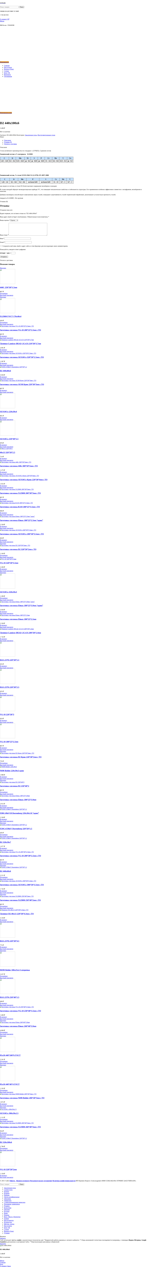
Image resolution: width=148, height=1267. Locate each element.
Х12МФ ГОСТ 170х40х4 (10, 316)
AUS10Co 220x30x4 (8, 412)
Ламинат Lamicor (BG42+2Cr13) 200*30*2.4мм (20, 633)
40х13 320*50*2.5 (7, 452)
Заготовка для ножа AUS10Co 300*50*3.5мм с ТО (22, 885)
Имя (2, 238)
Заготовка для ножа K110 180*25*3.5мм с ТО (20, 507)
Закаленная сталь (31, 135)
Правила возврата (23, 1181)
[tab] (76, 140)
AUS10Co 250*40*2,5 (9, 439)
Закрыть (3, 1238)
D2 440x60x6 (5, 871)
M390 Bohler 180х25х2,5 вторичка (15, 970)
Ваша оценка (5, 220)
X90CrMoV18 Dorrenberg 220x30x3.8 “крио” (19, 813)
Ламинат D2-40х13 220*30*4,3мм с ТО (17, 914)
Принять (3, 1244)
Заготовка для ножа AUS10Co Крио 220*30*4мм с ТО (23, 480)
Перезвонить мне (6, 113)
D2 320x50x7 (5, 842)
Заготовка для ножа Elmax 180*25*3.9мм (18, 800)
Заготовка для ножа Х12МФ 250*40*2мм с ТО (20, 900)
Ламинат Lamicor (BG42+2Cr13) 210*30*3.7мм (20, 344)
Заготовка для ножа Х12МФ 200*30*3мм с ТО (20, 493)
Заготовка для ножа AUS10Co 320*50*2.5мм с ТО (22, 357)
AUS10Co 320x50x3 (8, 592)
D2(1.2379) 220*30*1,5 (9, 660)
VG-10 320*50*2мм (8, 1169)
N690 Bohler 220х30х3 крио (12, 771)
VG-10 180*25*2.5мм (9, 742)
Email (2, 242)
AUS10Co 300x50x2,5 (9, 1113)
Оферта (12, 1181)
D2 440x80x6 (5, 371)
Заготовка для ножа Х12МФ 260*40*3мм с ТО (20, 1127)
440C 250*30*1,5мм (8, 287)
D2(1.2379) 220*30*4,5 (9, 941)
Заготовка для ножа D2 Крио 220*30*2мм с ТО (20, 757)
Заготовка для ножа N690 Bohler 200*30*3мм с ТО (22, 1098)
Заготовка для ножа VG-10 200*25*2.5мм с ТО (20, 330)
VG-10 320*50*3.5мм (9, 563)
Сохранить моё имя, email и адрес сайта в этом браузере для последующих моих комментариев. (35, 246)
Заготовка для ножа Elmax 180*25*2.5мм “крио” (21, 520)
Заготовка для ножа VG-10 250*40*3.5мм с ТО (20, 1011)
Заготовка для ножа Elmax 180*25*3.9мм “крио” (21, 605)
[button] (3, 336)
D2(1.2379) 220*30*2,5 (9, 687)
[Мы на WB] (1, 60)
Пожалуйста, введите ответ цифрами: (13, 249)
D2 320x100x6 (6, 1142)
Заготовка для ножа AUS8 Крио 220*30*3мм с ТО (22, 384)
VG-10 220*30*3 (7, 714)
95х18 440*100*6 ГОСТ (10, 1055)
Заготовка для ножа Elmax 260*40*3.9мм (18, 1026)
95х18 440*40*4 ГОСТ (10, 1084)
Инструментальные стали (46, 135)
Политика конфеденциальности (63, 1181)
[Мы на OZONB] (1, 40)
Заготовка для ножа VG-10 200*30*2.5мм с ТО (20, 856)
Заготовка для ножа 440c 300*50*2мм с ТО (19, 466)
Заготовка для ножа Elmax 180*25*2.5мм (18, 619)
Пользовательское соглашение (41, 1181)
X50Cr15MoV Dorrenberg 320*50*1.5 (16, 829)
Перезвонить (4, 62)
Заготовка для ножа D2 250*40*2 (14, 786)
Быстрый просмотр (6, 295)
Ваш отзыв (4, 235)
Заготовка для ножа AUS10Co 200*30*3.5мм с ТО (22, 534)
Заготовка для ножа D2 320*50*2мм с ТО (18, 549)
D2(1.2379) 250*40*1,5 (9, 997)
